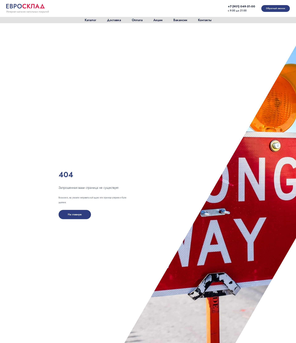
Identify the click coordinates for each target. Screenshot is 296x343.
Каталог (90, 20)
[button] (275, 8)
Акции (157, 20)
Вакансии (180, 20)
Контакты (205, 20)
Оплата (137, 20)
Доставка (114, 20)
